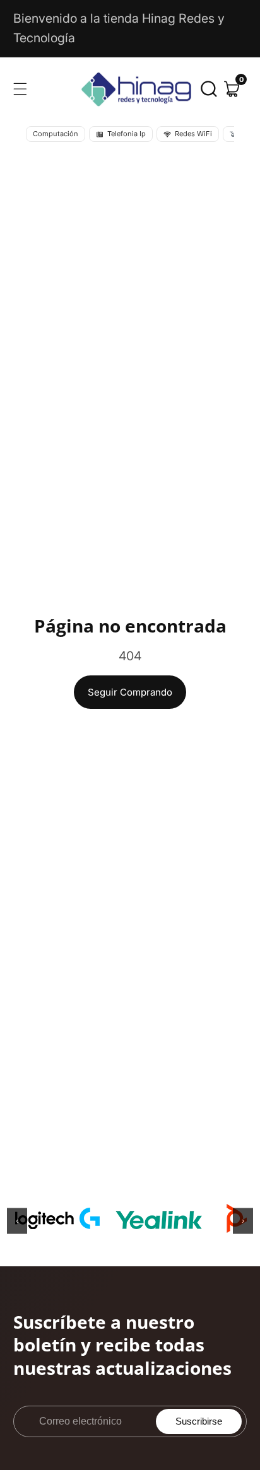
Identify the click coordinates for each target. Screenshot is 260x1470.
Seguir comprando (130, 692)
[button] (209, 89)
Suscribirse (198, 1421)
